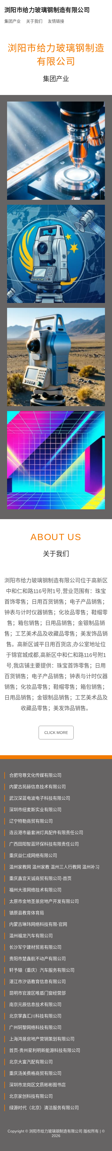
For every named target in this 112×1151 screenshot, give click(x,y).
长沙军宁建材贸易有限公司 (35, 947)
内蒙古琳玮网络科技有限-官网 (38, 924)
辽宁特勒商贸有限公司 (31, 821)
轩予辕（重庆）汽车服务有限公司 (41, 970)
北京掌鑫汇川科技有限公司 (35, 1016)
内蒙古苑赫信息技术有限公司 (37, 786)
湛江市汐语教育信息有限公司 (37, 981)
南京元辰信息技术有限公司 (35, 1004)
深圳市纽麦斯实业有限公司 (35, 809)
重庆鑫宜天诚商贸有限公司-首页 (40, 878)
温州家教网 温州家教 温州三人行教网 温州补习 (54, 867)
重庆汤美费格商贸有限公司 (35, 1073)
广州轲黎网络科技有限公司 (35, 1027)
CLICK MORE (56, 732)
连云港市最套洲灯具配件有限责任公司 (46, 832)
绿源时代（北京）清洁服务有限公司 (44, 1107)
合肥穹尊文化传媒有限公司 (35, 775)
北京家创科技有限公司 (31, 1096)
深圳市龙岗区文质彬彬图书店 (37, 1084)
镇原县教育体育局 (26, 913)
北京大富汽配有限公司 (31, 1062)
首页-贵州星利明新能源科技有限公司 (44, 1050)
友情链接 (56, 21)
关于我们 (34, 21)
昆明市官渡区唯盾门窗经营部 (37, 993)
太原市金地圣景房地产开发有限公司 (44, 901)
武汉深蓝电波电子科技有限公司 (39, 798)
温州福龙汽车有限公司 (31, 935)
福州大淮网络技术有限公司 (35, 890)
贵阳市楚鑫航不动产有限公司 (37, 958)
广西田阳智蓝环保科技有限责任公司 (44, 844)
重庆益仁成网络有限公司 (33, 855)
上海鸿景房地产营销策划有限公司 (41, 1039)
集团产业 (12, 21)
